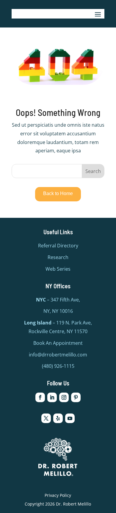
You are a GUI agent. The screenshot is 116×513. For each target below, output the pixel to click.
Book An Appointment (58, 343)
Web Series (58, 269)
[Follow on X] (46, 418)
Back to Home (58, 193)
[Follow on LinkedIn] (52, 397)
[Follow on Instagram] (64, 397)
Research (58, 257)
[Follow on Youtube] (70, 418)
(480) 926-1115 (58, 366)
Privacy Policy (58, 495)
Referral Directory (58, 245)
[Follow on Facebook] (40, 397)
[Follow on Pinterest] (76, 397)
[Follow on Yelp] (58, 418)
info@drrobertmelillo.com (58, 354)
